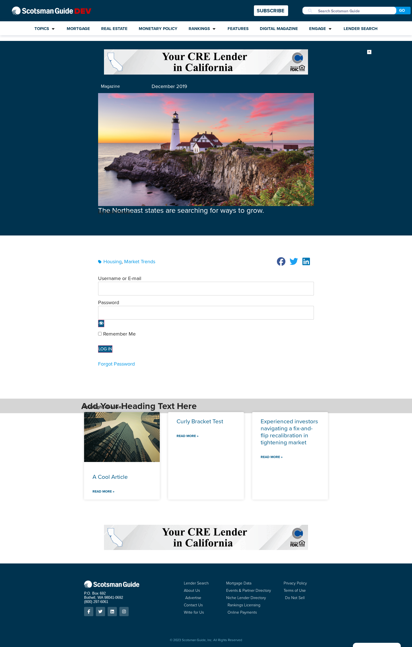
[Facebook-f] (88, 611)
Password (108, 302)
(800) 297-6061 (96, 602)
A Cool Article (110, 476)
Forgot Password (116, 364)
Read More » (103, 491)
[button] (281, 261)
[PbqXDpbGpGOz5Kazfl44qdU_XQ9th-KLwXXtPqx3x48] (206, 73)
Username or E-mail (119, 278)
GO (402, 10)
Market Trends (139, 261)
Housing (112, 261)
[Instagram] (124, 611)
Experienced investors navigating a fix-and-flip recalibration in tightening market (289, 432)
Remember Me (119, 333)
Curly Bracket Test (200, 421)
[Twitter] (100, 611)
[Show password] (101, 323)
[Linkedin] (112, 611)
